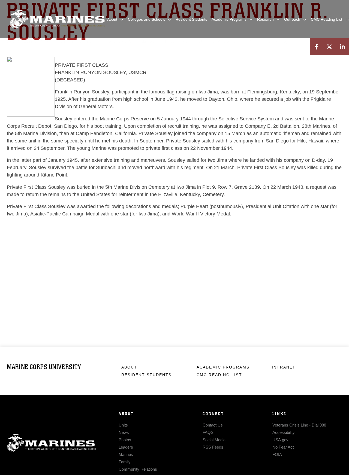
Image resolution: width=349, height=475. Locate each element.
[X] (329, 46)
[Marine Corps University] (57, 19)
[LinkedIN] (342, 46)
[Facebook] (316, 46)
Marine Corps (51, 442)
